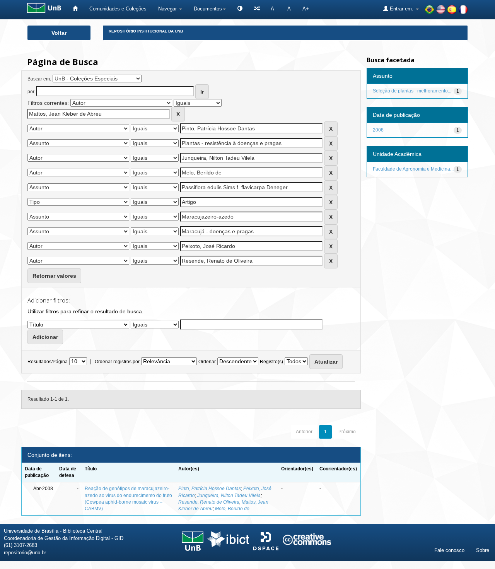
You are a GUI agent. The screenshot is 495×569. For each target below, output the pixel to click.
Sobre (482, 550)
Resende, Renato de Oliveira (208, 502)
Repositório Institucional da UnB (146, 31)
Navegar (168, 9)
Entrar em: (401, 9)
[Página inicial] (75, 8)
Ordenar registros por (117, 361)
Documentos (208, 9)
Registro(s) (271, 361)
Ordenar (207, 361)
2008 (378, 130)
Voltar (59, 33)
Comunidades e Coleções (118, 9)
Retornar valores (54, 276)
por (30, 91)
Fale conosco (449, 550)
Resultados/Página (47, 361)
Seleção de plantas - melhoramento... (412, 91)
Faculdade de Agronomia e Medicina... (413, 169)
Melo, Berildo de (232, 508)
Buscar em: (39, 79)
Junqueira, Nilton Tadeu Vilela (229, 495)
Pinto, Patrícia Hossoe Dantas (209, 488)
